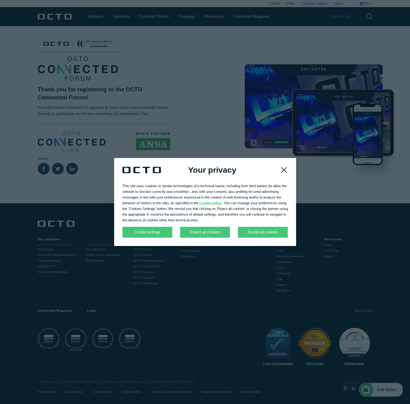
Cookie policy (210, 203)
